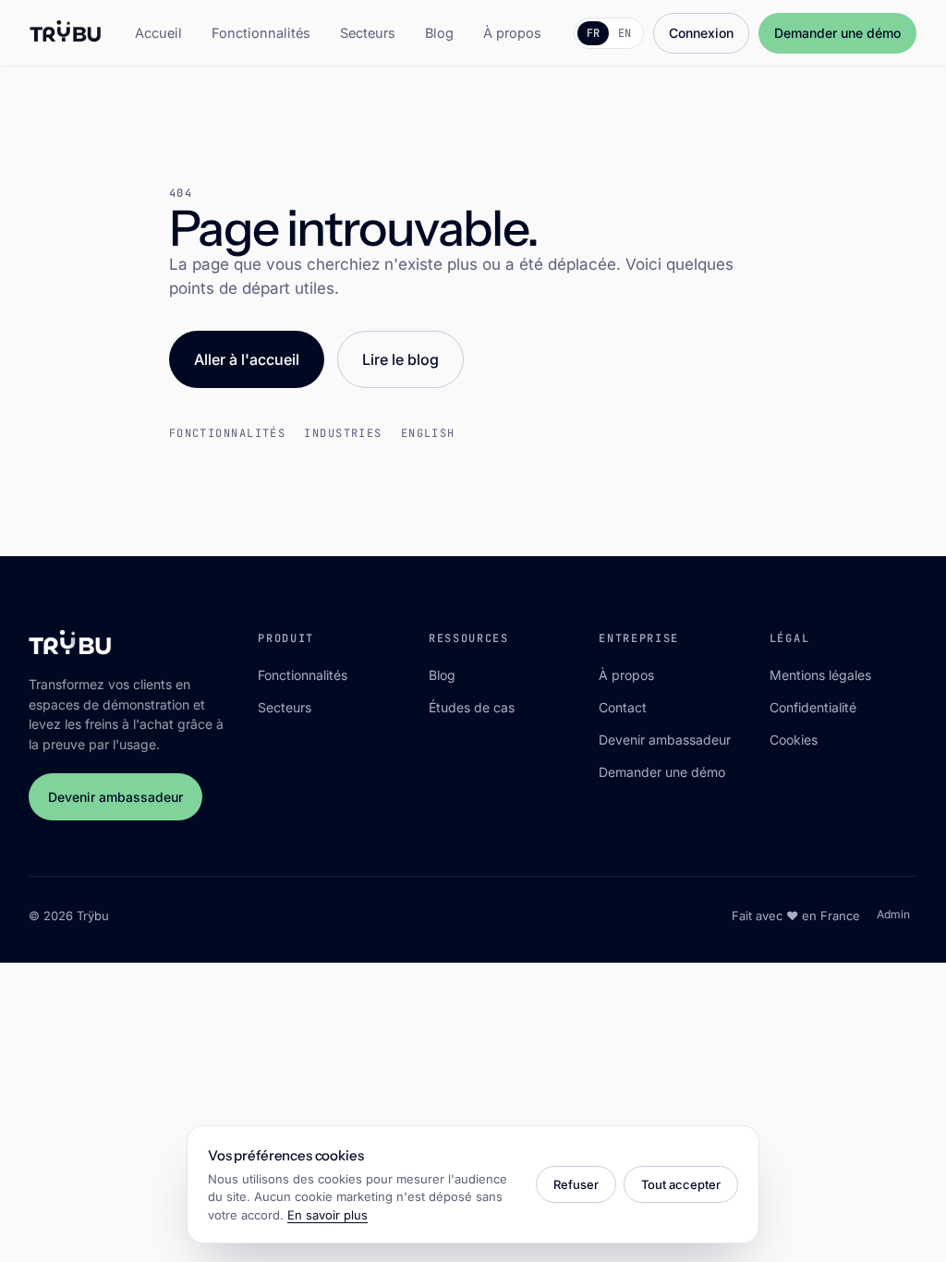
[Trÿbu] (66, 33)
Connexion (701, 33)
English (428, 433)
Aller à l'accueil (246, 359)
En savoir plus (327, 1214)
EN (624, 33)
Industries (343, 433)
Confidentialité (813, 707)
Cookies (794, 739)
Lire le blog (400, 359)
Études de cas (472, 707)
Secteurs (367, 33)
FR (593, 33)
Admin (893, 914)
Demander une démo (837, 33)
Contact (623, 707)
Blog (439, 33)
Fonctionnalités (261, 33)
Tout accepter (681, 1184)
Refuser (576, 1184)
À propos (512, 33)
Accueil (158, 33)
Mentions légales (820, 675)
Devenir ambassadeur (115, 797)
